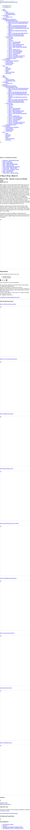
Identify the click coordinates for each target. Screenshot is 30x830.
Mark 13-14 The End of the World (6, 687)
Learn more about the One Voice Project (9, 813)
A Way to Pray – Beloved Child (10, 167)
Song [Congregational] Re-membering (11, 166)
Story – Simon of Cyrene (8, 165)
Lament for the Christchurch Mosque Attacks (13, 827)
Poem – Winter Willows (8, 162)
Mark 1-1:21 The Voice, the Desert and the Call (8, 304)
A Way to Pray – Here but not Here (10, 173)
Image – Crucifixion (7, 161)
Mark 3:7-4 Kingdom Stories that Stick (6, 413)
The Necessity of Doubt (8, 824)
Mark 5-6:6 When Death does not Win (6, 468)
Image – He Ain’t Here (8, 171)
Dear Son (5, 825)
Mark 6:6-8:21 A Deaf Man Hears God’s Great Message (9, 523)
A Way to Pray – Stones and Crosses (11, 169)
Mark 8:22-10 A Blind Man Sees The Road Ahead (8, 578)
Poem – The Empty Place (8, 170)
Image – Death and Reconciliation (10, 164)
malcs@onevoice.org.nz (5, 804)
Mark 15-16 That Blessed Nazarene (6, 742)
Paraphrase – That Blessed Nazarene (11, 160)
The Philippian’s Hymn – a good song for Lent (13, 828)
